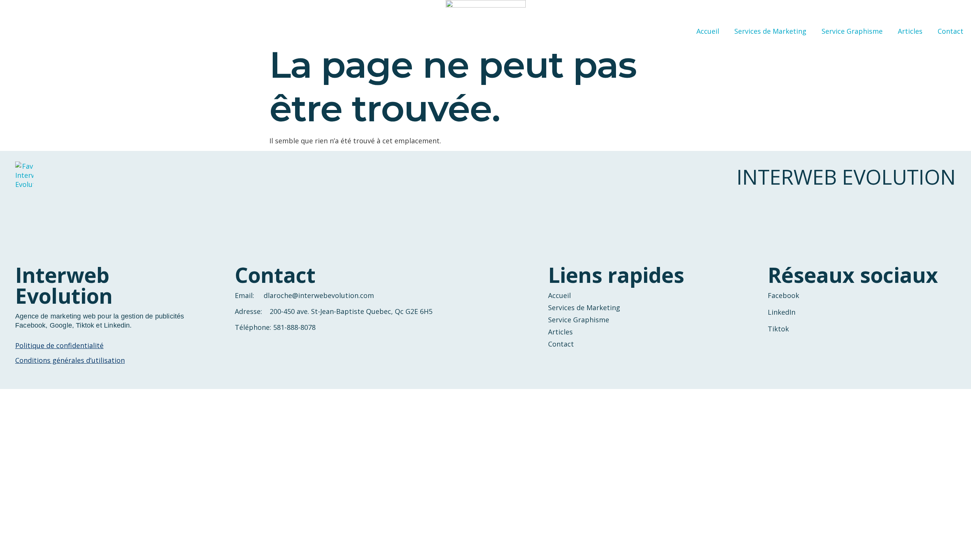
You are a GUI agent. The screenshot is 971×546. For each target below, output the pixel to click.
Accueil (707, 31)
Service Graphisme (852, 31)
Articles (910, 31)
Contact (950, 31)
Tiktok (778, 328)
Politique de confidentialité (59, 345)
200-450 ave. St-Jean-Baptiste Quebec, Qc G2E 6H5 (351, 311)
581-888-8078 (294, 327)
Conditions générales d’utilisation (70, 360)
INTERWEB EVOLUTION (846, 177)
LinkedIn (781, 312)
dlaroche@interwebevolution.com (319, 295)
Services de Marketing (770, 31)
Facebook (783, 295)
